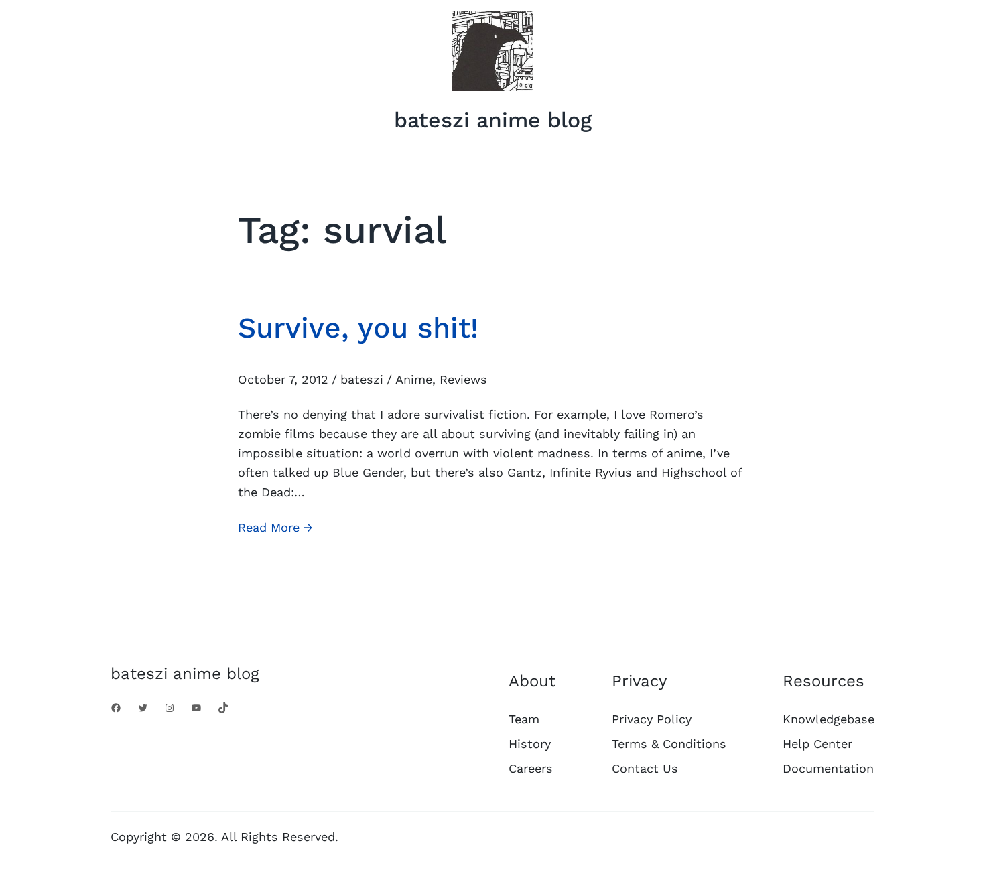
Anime (413, 379)
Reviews (463, 379)
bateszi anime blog (493, 120)
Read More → (275, 529)
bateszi (361, 379)
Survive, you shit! (358, 327)
